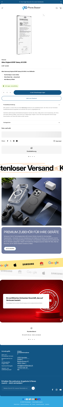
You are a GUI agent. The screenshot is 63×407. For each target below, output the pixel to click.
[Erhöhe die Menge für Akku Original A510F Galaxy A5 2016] (10, 92)
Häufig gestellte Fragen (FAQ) (6, 362)
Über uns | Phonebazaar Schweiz (7, 355)
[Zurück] (2, 2)
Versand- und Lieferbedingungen (7, 369)
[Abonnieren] (33, 388)
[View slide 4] (34, 156)
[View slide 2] (31, 156)
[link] (23, 369)
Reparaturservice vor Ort (7, 359)
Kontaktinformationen (40, 404)
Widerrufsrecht (16, 404)
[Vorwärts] (61, 2)
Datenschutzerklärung (24, 404)
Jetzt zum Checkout (31, 98)
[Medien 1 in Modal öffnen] (43, 15)
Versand (33, 404)
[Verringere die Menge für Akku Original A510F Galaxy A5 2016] (3, 92)
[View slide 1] (29, 156)
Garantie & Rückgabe (7, 366)
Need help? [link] (58, 141)
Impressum (47, 404)
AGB (30, 404)
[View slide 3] (32, 156)
